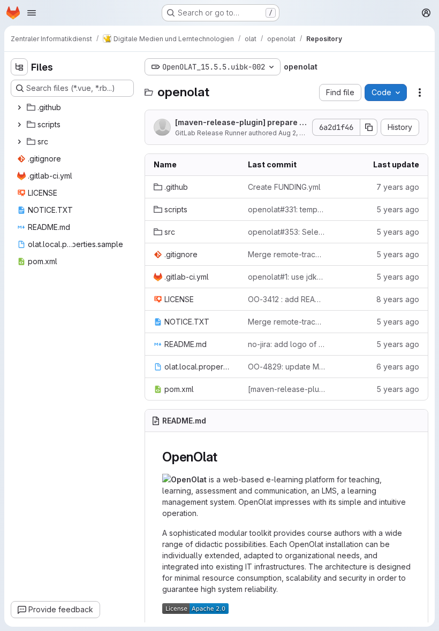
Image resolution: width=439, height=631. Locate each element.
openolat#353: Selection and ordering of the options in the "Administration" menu (286, 231)
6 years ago (397, 366)
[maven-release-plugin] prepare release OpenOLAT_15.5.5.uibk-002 (239, 123)
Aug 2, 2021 (296, 133)
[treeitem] (73, 107)
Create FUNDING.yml (284, 186)
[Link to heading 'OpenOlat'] (224, 457)
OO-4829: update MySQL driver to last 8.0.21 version (286, 366)
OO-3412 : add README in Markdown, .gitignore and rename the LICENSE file (286, 299)
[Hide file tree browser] (19, 66)
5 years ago (397, 209)
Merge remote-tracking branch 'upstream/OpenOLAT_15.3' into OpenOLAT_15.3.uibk (286, 254)
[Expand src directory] (19, 141)
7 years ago (397, 186)
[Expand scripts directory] (19, 124)
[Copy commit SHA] (368, 127)
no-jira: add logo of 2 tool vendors (286, 344)
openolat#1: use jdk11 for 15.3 (286, 276)
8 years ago (397, 299)
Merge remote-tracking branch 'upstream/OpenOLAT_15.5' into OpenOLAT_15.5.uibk (286, 321)
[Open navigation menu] (31, 12)
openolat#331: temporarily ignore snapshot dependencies (286, 209)
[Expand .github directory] (19, 107)
